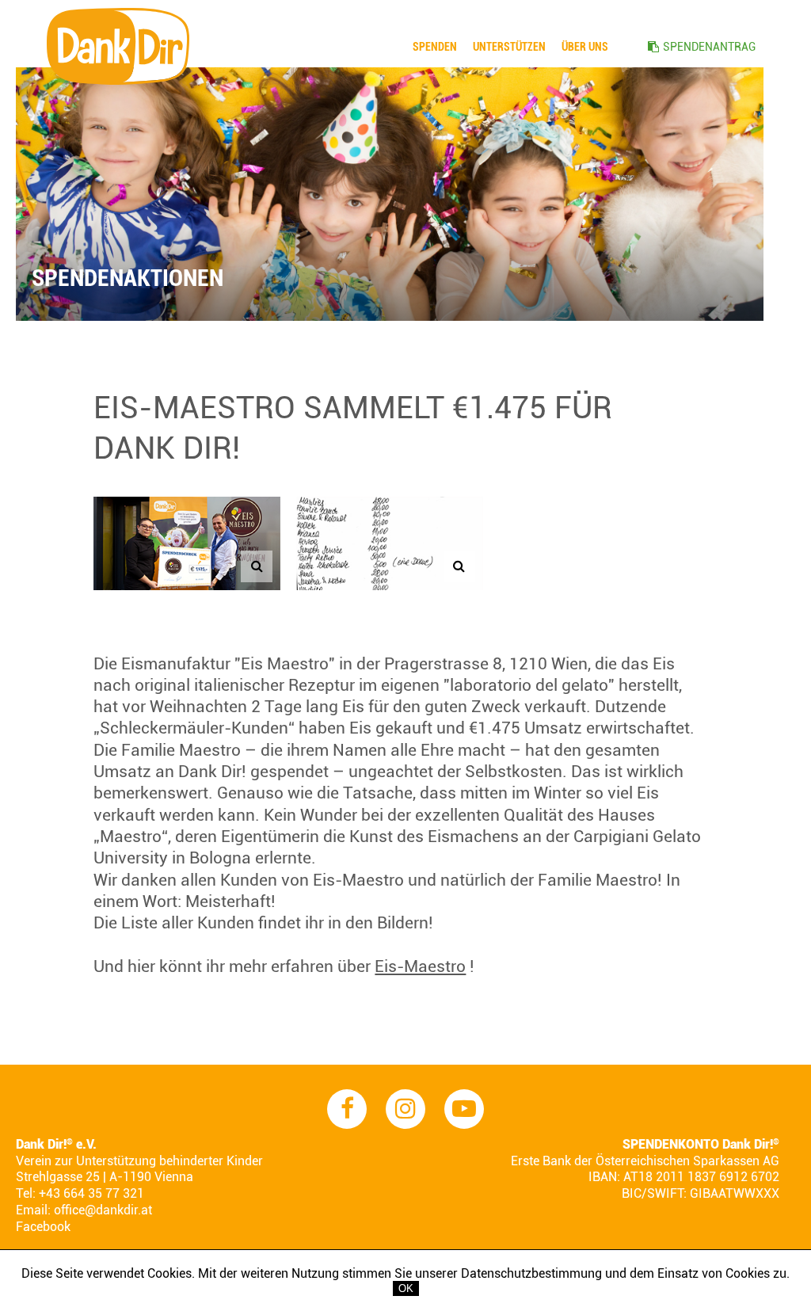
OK (405, 1288)
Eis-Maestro (420, 966)
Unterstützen (509, 46)
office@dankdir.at (103, 1210)
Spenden (435, 46)
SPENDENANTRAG (709, 46)
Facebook (43, 1226)
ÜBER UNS (585, 46)
